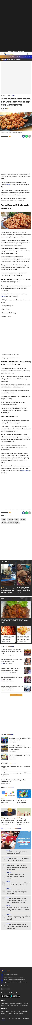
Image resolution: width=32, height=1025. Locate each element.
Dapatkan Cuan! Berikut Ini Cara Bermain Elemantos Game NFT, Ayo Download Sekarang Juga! (23, 805)
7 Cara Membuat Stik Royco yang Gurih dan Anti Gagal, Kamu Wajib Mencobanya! (8, 639)
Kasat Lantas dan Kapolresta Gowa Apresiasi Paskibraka (10, 669)
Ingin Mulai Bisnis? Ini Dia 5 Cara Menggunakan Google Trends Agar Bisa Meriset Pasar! (8, 804)
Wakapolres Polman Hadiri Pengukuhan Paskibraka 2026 (13, 780)
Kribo (16, 519)
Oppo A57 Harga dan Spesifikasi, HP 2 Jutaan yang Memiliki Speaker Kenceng (18, 917)
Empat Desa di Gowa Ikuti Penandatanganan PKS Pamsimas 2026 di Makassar (19, 747)
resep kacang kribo (14, 523)
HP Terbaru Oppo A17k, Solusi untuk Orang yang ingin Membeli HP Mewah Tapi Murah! (18, 909)
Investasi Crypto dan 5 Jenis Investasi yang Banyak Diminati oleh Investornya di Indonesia (8, 822)
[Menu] (2, 53)
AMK (4, 1020)
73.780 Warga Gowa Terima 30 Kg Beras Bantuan (19, 756)
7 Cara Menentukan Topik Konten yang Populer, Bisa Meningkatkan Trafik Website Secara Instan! (16, 900)
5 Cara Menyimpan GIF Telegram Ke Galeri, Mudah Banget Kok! (17, 859)
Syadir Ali (4, 108)
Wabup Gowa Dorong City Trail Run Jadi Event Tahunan (12, 687)
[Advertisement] (16, 77)
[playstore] (15, 997)
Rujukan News (5, 95)
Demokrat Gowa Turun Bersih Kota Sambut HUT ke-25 (20, 739)
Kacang (10, 519)
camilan (3, 296)
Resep (4, 523)
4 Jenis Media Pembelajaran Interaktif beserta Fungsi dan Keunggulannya (15, 876)
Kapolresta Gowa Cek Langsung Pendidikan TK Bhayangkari (15, 774)
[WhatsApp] (26, 136)
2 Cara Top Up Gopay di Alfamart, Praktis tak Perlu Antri (17, 852)
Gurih (4, 519)
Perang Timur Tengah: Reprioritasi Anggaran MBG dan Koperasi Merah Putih (8, 591)
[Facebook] (23, 136)
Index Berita (16, 695)
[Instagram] (8, 989)
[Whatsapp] (5, 989)
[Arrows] (2, 574)
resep (8, 184)
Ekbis (13, 95)
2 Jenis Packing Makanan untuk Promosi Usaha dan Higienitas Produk (23, 821)
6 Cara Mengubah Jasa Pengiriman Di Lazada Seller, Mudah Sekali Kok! (18, 884)
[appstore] (5, 997)
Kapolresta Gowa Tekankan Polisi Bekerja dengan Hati (11, 660)
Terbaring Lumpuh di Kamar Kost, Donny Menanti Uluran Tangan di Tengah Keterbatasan (24, 590)
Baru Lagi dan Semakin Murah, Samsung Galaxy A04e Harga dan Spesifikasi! (17, 891)
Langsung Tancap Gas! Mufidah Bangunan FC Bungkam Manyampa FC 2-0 (12, 651)
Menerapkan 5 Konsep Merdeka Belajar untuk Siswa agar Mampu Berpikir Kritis (16, 867)
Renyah (22, 519)
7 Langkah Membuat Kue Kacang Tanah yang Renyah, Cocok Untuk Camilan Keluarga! (23, 639)
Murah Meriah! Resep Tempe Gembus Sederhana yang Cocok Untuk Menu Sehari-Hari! (14, 620)
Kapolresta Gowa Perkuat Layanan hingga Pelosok (12, 678)
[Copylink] (29, 136)
